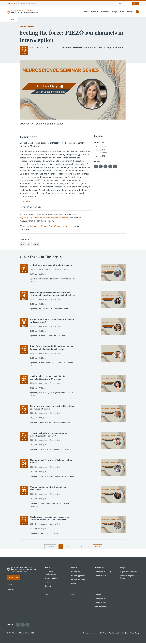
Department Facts (51, 578)
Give (135, 3)
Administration (100, 607)
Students (36, 244)
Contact (48, 586)
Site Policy (103, 633)
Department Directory (128, 572)
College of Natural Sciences (27, 3)
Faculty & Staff (100, 603)
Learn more (25, 201)
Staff (29, 244)
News (122, 12)
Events (130, 12)
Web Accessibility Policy (116, 633)
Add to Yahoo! (101, 153)
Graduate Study (101, 576)
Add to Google (101, 146)
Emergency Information (90, 633)
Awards (47, 582)
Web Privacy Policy (133, 633)
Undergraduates (101, 599)
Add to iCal (100, 149)
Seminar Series (27, 26)
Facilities (73, 584)
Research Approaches (78, 576)
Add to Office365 (102, 156)
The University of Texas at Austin (19, 633)
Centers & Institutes (77, 580)
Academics (105, 12)
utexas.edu (12, 3)
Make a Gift (13, 578)
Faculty (23, 244)
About (86, 12)
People (114, 12)
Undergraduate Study (103, 572)
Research (94, 12)
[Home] (7, 19)
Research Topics (76, 572)
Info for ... (121, 3)
